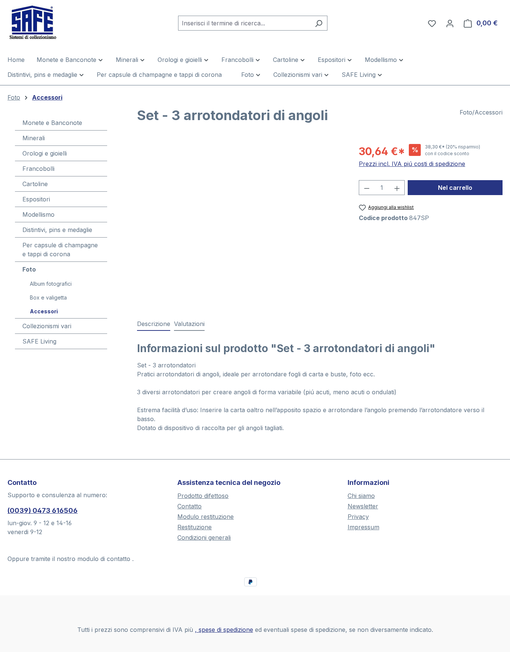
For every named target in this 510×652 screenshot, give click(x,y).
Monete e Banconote (52, 122)
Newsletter (363, 506)
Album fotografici (51, 283)
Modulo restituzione (205, 516)
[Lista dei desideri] (432, 23)
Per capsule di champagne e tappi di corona (60, 249)
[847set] (240, 224)
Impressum (363, 527)
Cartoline (35, 184)
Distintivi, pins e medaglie (57, 229)
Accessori (44, 311)
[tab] (153, 324)
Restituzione (194, 527)
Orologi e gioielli (44, 153)
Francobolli (38, 168)
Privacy (358, 516)
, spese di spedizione (224, 629)
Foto (29, 269)
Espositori (36, 199)
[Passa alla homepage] (44, 21)
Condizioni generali (204, 537)
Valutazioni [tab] (189, 323)
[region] (241, 224)
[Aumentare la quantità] (397, 187)
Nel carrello (455, 187)
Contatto (189, 506)
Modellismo (38, 214)
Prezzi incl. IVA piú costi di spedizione (412, 163)
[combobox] (244, 23)
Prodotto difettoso (202, 495)
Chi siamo (361, 495)
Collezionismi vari (46, 326)
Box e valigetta (48, 297)
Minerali (33, 138)
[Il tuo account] (450, 23)
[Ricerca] (318, 23)
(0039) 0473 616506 (42, 510)
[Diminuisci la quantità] (366, 187)
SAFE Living (39, 341)
